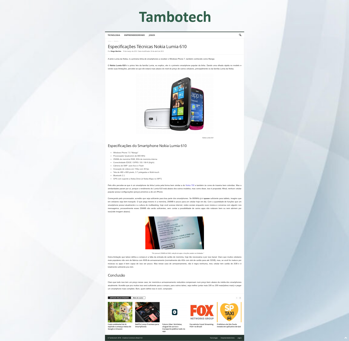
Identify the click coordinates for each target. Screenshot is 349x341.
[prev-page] (236, 297)
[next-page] (240, 297)
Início (109, 41)
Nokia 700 (190, 185)
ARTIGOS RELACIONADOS (119, 298)
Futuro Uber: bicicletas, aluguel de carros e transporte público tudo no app (173, 327)
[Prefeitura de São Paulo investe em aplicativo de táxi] (229, 312)
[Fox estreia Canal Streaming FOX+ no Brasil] (202, 312)
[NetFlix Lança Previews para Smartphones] (147, 312)
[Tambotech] (174, 16)
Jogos (152, 35)
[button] (240, 35)
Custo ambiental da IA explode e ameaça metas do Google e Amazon (119, 326)
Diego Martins (116, 51)
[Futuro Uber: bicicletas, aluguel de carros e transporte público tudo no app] (174, 312)
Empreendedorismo (134, 35)
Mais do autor (138, 298)
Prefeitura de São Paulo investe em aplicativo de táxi (229, 325)
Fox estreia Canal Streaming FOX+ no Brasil (201, 325)
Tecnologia (114, 35)
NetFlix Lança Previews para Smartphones (147, 325)
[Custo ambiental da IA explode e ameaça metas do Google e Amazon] (120, 312)
